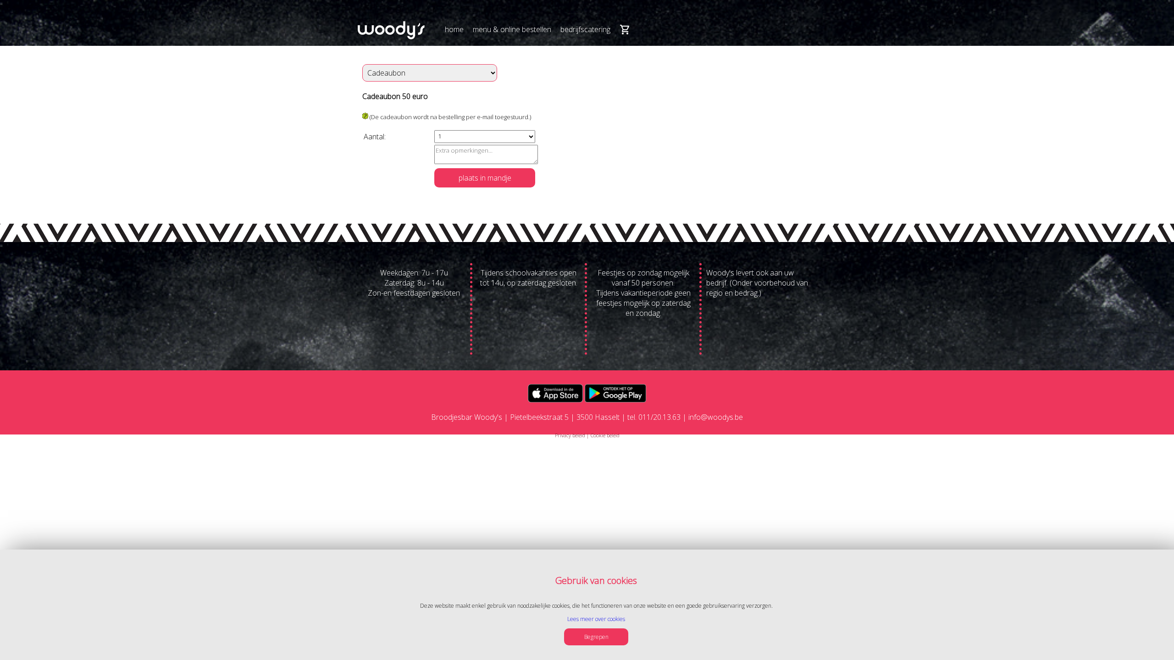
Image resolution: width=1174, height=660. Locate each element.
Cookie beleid (605, 435)
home (454, 29)
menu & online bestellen (512, 29)
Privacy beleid (570, 435)
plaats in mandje (485, 178)
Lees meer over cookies (596, 619)
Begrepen (596, 637)
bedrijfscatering (585, 29)
